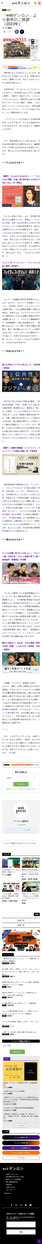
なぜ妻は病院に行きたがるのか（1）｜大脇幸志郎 (19, 1003)
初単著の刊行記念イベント (24, 603)
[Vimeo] (25, 1205)
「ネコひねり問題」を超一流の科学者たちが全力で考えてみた (21, 222)
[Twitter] (21, 1205)
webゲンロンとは (12, 1174)
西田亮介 (4, 901)
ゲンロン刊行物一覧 (21, 1143)
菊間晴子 (12, 963)
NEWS (4, 10)
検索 (36, 914)
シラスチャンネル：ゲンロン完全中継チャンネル (21, 830)
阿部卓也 (9, 997)
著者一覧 (21, 925)
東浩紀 (15, 901)
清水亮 (30, 879)
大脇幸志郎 (10, 1005)
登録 (21, 1232)
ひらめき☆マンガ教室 (9, 1104)
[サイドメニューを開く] (2, 3)
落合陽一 (35, 879)
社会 (4, 1005)
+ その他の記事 (21, 825)
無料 (9, 10)
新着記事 (5, 976)
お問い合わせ (10, 1187)
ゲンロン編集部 (7, 28)
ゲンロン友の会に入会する (21, 1153)
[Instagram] (16, 1205)
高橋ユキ (12, 976)
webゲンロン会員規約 (13, 1179)
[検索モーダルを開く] (35, 3)
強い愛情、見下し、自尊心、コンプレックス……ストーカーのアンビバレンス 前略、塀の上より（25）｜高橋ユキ (20, 971)
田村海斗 (9, 1016)
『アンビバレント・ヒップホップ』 (21, 633)
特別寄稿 (5, 963)
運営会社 (9, 1184)
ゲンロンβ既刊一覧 (21, 1137)
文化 (4, 987)
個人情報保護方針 (12, 1182)
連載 (4, 1016)
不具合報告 (21, 1158)
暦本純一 (24, 879)
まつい (12, 1026)
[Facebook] (11, 1205)
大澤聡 (10, 901)
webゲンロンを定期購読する (21, 1148)
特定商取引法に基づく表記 (15, 1177)
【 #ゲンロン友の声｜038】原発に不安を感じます (19, 1032)
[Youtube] (30, 1205)
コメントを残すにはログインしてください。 (21, 843)
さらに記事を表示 (20, 1125)
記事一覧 (21, 920)
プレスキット (10, 1190)
